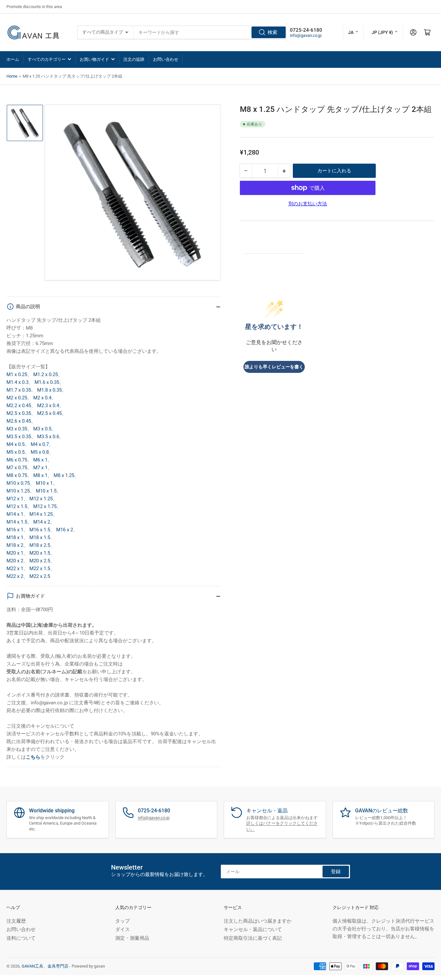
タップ (122, 921)
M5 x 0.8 (40, 452)
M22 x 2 (14, 576)
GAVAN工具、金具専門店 (45, 966)
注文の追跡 (133, 59)
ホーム (12, 59)
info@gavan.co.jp (306, 35)
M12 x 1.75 (44, 506)
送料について (21, 938)
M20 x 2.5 (39, 561)
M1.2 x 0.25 (45, 374)
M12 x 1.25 (41, 499)
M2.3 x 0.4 (48, 405)
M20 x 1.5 (39, 553)
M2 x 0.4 (42, 398)
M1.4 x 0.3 (17, 382)
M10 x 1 (44, 483)
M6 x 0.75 (16, 460)
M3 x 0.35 (16, 429)
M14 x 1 (14, 514)
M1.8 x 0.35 (49, 390)
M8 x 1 (40, 475)
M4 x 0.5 (15, 444)
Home (11, 76)
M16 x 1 (14, 530)
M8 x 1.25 (64, 475)
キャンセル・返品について (253, 929)
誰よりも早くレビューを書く (274, 367)
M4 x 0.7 (40, 444)
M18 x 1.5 (39, 537)
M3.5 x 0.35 (18, 436)
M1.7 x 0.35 (18, 390)
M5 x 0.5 (15, 452)
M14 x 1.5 (16, 522)
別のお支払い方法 (307, 204)
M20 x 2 (14, 561)
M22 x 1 (14, 568)
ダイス (122, 929)
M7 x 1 (40, 468)
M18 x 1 (14, 537)
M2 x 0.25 (16, 398)
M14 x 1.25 (41, 514)
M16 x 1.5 (39, 530)
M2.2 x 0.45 (18, 405)
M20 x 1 (14, 553)
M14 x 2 (41, 522)
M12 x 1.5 (16, 506)
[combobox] (210, 32)
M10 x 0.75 (18, 483)
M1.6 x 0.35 (47, 382)
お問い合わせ (165, 59)
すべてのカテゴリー (47, 59)
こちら (33, 757)
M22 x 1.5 (39, 568)
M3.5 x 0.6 (48, 436)
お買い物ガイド (94, 59)
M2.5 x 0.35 (18, 413)
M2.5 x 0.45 (49, 413)
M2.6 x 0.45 (18, 421)
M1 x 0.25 (16, 374)
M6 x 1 (40, 460)
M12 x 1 (14, 499)
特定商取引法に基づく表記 (253, 938)
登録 (336, 871)
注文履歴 (16, 921)
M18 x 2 (14, 545)
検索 (272, 32)
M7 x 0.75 (16, 468)
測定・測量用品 (132, 938)
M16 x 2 (64, 530)
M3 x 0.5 (42, 429)
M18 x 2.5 (39, 545)
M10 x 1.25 (18, 491)
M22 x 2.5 (39, 576)
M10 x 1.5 (46, 491)
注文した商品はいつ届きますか (258, 921)
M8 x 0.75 (16, 475)
